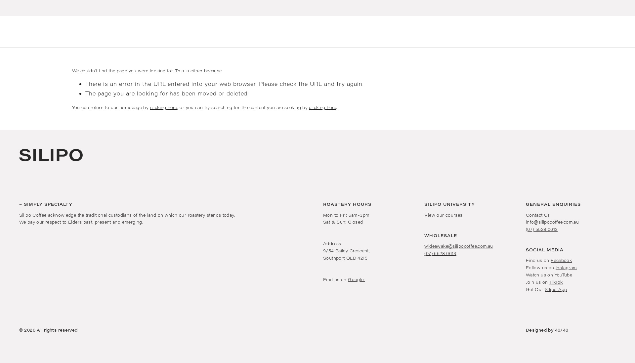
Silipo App (556, 289)
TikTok (556, 282)
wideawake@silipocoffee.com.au (458, 246)
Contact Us (538, 215)
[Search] (6, 32)
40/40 (560, 330)
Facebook (561, 260)
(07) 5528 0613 (440, 253)
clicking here (163, 107)
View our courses (443, 215)
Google (356, 279)
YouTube (563, 274)
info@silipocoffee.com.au (552, 222)
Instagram (566, 267)
